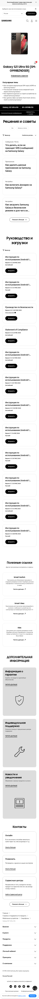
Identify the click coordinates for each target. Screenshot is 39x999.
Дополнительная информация (11, 113)
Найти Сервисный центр (13, 894)
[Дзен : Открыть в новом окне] (23, 986)
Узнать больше (10, 847)
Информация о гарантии (19, 75)
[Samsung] (6, 20)
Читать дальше (18, 589)
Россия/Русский (7, 976)
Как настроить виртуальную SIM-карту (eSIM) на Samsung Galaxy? (20, 87)
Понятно (32, 996)
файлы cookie (22, 995)
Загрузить (11, 271)
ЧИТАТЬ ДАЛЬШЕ (11, 684)
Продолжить (31, 13)
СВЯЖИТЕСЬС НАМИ (30, 113)
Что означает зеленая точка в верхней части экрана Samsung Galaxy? (19, 91)
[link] (35, 63)
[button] (19, 146)
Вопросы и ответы (22, 128)
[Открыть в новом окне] (11, 986)
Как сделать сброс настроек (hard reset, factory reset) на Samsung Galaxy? (19, 99)
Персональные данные (11, 991)
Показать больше (18, 904)
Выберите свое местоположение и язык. (14, 9)
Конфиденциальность (27, 991)
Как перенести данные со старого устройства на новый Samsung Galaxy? (20, 95)
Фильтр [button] (7, 135)
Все (12, 128)
